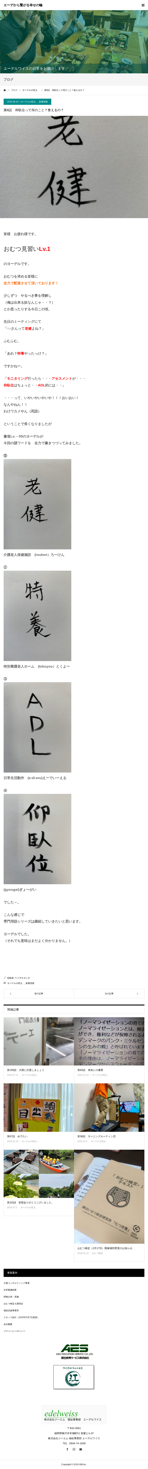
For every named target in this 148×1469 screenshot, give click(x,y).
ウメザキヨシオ (22, 978)
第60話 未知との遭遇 (90, 1070)
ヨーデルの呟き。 (29, 101)
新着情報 (43, 101)
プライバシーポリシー (14, 1331)
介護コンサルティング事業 (17, 1283)
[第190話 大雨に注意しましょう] (39, 1041)
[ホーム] (5, 90)
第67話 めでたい (17, 1136)
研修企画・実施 (11, 1297)
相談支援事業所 (11, 1310)
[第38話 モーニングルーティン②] (109, 1107)
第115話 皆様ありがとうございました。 (30, 1202)
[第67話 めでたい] (39, 1107)
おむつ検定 (97, 1253)
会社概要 (8, 1324)
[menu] (143, 5)
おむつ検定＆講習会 (13, 1303)
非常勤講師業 (10, 1290)
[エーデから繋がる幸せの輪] (23, 5)
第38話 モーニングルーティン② (96, 1136)
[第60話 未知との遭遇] (109, 1041)
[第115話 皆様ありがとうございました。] (39, 1174)
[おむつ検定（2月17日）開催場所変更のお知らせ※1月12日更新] (109, 1197)
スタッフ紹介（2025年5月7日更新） (21, 1317)
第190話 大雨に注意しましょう (25, 1070)
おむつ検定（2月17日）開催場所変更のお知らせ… (106, 1248)
